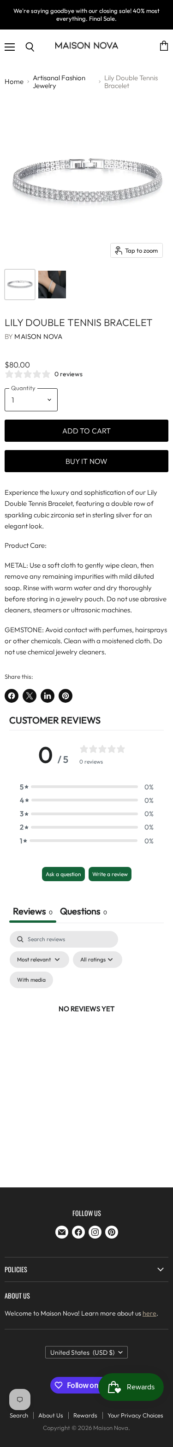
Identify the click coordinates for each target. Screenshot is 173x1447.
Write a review (110, 874)
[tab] (83, 912)
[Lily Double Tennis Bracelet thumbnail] (20, 284)
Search (19, 1415)
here (149, 1313)
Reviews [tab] (33, 911)
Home (14, 81)
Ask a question (63, 874)
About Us (50, 1415)
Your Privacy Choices (135, 1415)
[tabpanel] (86, 1020)
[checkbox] (31, 980)
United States (82, 1352)
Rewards (85, 1415)
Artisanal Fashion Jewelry (59, 82)
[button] (87, 787)
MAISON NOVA (38, 336)
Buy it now (87, 461)
